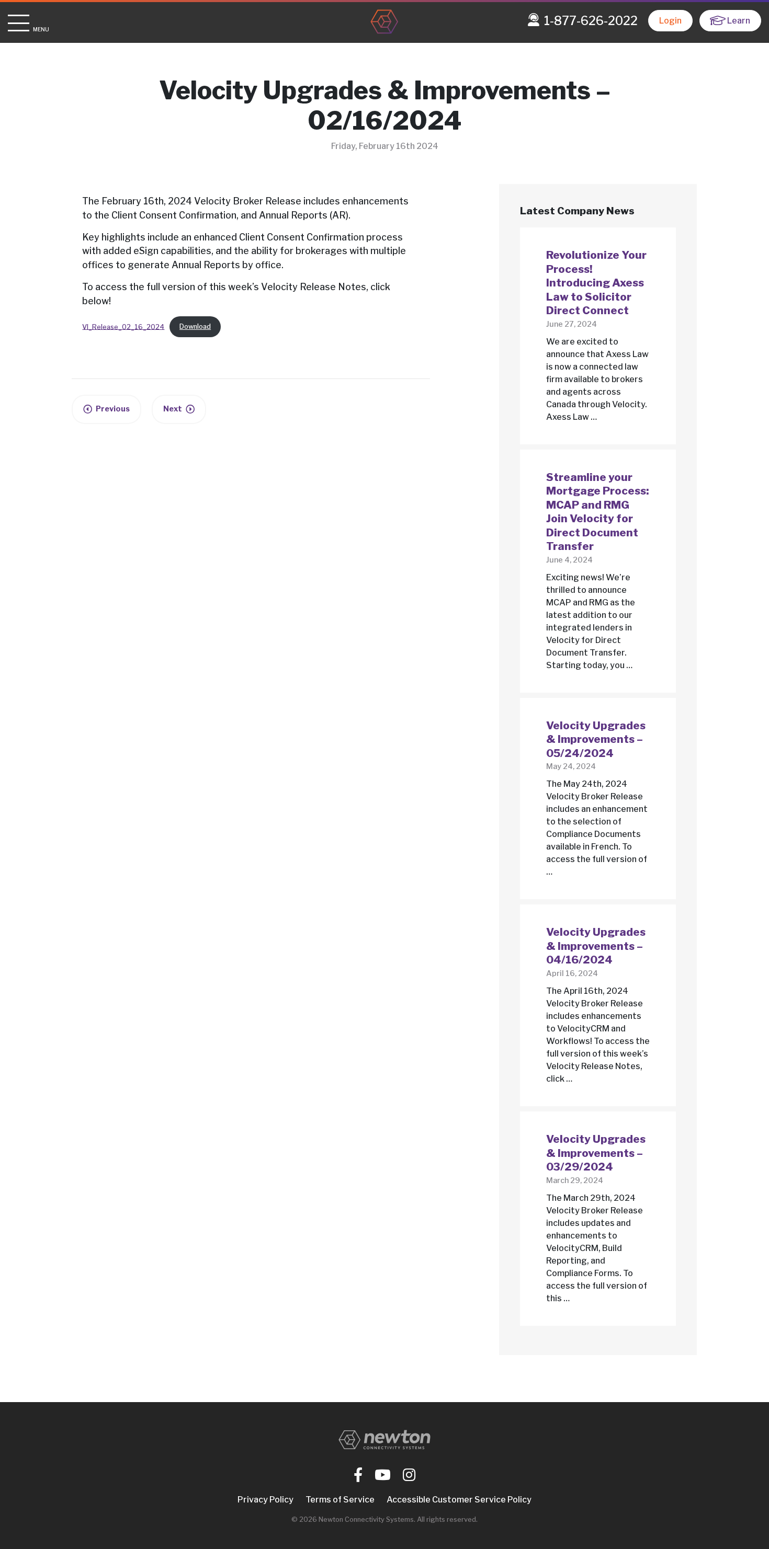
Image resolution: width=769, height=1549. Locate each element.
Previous (113, 409)
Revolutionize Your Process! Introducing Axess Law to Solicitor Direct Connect (596, 282)
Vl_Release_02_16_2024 (123, 326)
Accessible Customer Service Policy (459, 1500)
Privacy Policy (265, 1500)
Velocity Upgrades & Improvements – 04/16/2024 (596, 945)
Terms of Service (340, 1500)
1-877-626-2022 (591, 21)
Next (172, 409)
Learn (738, 21)
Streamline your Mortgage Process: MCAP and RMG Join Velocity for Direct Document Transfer (597, 512)
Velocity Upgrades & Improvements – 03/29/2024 (596, 1152)
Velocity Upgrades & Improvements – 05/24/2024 (596, 739)
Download (195, 326)
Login (670, 21)
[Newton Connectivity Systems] (384, 22)
